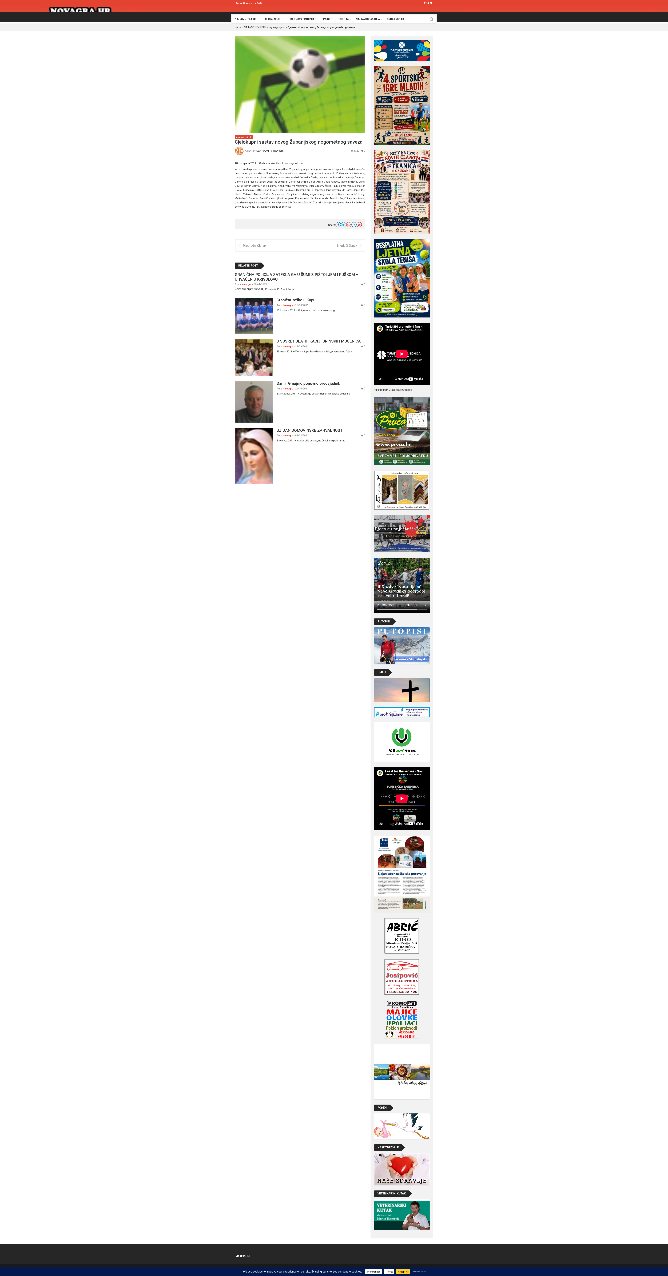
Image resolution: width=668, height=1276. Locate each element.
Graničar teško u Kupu (296, 300)
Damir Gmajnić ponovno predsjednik (308, 383)
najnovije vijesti (246, 19)
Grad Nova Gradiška (301, 19)
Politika (343, 19)
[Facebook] (424, 3)
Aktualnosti (273, 19)
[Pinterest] (359, 224)
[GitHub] (428, 3)
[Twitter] (431, 3)
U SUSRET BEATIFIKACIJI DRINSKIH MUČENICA (319, 341)
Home (238, 27)
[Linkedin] (354, 224)
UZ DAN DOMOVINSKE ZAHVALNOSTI (310, 430)
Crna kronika (395, 19)
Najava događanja (368, 19)
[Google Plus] (348, 224)
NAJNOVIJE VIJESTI (255, 27)
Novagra (279, 150)
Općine (326, 19)
